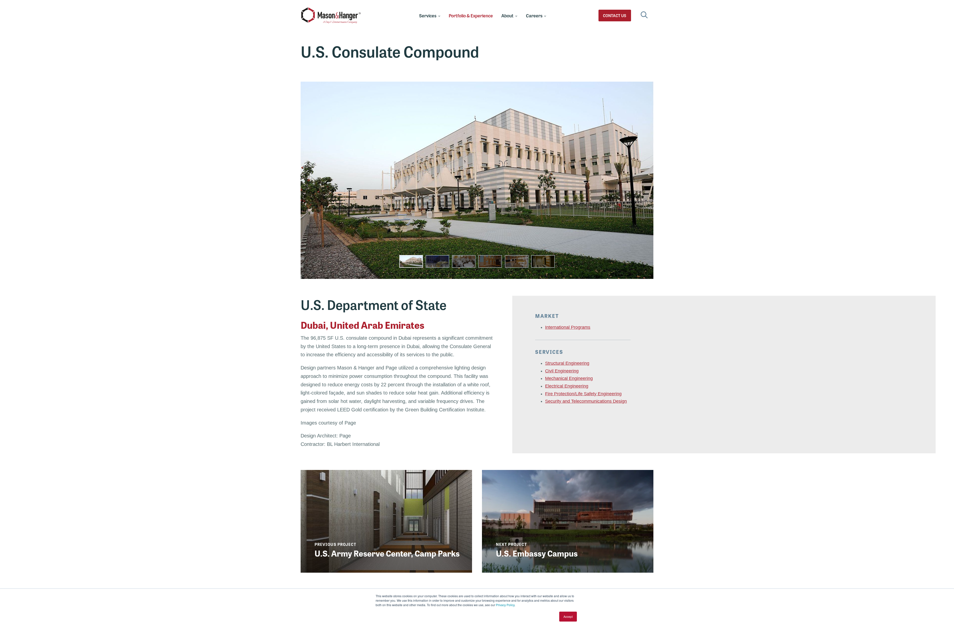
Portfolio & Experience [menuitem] (471, 15)
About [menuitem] (507, 15)
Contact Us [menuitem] (614, 15)
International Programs (567, 327)
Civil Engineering (562, 370)
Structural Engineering (567, 363)
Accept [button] (568, 616)
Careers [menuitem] (534, 15)
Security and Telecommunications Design (586, 401)
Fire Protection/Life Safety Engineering (583, 393)
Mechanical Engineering (569, 378)
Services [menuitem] (428, 15)
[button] (411, 261)
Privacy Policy (505, 605)
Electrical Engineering (566, 386)
